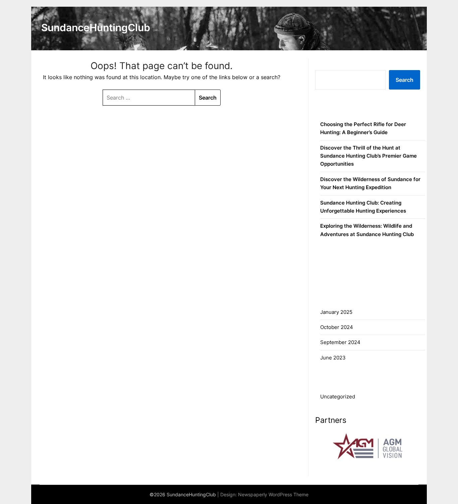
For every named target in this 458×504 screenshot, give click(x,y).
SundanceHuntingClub (95, 27)
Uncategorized (337, 396)
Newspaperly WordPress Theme (273, 494)
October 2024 (336, 327)
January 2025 (336, 312)
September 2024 (340, 342)
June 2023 (333, 357)
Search (325, 62)
